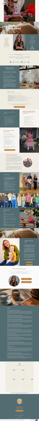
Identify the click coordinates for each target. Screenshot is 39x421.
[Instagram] (19, 413)
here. (21, 324)
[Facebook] (20, 413)
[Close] (38, 420)
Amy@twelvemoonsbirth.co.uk (19, 407)
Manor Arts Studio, (31, 86)
